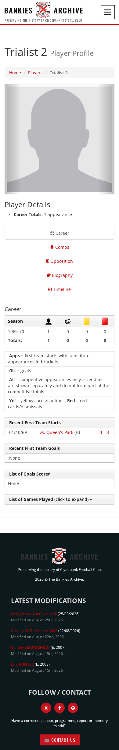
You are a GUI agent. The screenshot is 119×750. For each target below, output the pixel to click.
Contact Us (62, 740)
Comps (61, 247)
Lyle (22, 664)
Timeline (61, 289)
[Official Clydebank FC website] (73, 708)
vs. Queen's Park (56, 432)
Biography (62, 275)
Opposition (61, 261)
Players (35, 72)
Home (15, 72)
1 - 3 (104, 432)
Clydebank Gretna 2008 (34, 630)
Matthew (30, 647)
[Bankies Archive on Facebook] (59, 708)
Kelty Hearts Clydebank (34, 613)
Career (61, 233)
